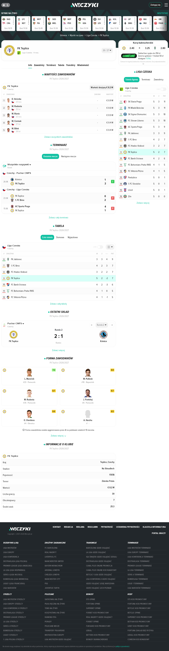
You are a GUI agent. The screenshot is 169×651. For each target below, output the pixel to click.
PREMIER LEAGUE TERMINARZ (140, 565)
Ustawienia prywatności (127, 526)
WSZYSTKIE (162, 13)
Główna (63, 35)
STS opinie (90, 599)
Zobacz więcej (58, 350)
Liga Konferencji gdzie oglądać (100, 579)
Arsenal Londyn (52, 570)
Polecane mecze (52, 626)
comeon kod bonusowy (138, 639)
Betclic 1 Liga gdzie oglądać (99, 574)
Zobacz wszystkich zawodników (58, 137)
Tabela (61, 65)
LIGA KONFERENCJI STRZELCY (15, 608)
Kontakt (57, 526)
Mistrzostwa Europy (54, 635)
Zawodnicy (39, 65)
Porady (48, 621)
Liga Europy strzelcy (13, 604)
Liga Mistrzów (9, 548)
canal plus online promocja (99, 565)
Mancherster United (54, 561)
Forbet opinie (92, 621)
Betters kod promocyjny (98, 635)
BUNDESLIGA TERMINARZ (138, 579)
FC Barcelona (51, 548)
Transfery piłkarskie (55, 630)
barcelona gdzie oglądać (98, 548)
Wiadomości (83, 65)
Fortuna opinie (93, 604)
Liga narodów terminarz (139, 588)
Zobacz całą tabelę (58, 303)
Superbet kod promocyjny (140, 617)
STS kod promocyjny (137, 599)
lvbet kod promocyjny (138, 626)
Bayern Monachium (53, 565)
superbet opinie (93, 608)
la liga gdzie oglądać (96, 552)
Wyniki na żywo (9, 13)
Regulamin (93, 526)
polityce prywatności (122, 646)
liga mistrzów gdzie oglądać (58, 639)
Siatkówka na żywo (54, 599)
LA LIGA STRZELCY (10, 621)
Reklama (80, 526)
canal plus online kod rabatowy (101, 570)
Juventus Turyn (52, 588)
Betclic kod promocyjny (139, 608)
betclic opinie (134, 612)
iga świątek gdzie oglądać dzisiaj (101, 557)
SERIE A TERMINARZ (136, 574)
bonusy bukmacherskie (97, 639)
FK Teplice (104, 35)
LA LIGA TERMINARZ (136, 570)
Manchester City (52, 579)
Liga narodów (9, 588)
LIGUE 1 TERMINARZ (135, 583)
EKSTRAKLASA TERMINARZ (138, 561)
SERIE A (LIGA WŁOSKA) (12, 574)
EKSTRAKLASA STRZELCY (13, 612)
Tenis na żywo (51, 608)
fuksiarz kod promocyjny (98, 626)
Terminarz (51, 65)
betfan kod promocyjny (139, 621)
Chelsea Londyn (52, 574)
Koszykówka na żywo (55, 612)
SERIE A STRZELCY (10, 626)
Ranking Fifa (50, 617)
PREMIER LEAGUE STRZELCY (14, 617)
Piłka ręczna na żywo (55, 604)
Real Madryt (50, 552)
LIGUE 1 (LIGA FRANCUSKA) (14, 583)
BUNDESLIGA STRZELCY (12, 630)
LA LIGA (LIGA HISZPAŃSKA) (14, 570)
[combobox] (107, 50)
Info (30, 65)
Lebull (89, 630)
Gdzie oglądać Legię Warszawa (100, 583)
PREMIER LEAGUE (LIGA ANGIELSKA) (17, 565)
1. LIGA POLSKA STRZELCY (13, 639)
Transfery (70, 65)
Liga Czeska (91, 35)
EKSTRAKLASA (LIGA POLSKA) (15, 561)
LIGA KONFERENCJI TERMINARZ (140, 557)
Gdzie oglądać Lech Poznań (98, 588)
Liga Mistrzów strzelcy (14, 599)
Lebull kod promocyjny (139, 635)
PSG (46, 583)
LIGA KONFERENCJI (11, 557)
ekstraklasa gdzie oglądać (99, 561)
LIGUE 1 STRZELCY (10, 635)
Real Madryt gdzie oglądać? (99, 617)
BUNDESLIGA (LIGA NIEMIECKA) (15, 579)
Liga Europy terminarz (138, 552)
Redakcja (68, 526)
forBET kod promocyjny (97, 612)
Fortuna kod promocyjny (140, 604)
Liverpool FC (50, 557)
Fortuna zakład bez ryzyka (140, 630)
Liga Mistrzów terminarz (139, 548)
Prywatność (107, 526)
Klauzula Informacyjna (154, 526)
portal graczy (159, 533)
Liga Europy (8, 552)
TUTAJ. (148, 58)
